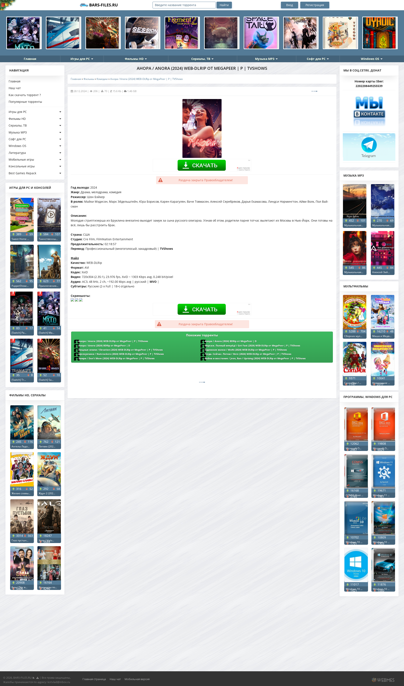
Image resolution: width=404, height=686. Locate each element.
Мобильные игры (21, 159)
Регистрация (315, 5)
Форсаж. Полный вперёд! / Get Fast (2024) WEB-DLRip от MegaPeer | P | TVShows (252, 345)
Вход (289, 5)
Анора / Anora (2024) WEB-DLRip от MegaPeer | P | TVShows (113, 341)
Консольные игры (22, 166)
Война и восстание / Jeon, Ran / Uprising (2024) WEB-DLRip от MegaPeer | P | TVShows (255, 358)
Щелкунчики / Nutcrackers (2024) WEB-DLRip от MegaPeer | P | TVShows (121, 354)
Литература (17, 153)
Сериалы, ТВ (200, 59)
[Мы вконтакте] (369, 110)
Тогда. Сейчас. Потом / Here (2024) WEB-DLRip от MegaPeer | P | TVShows (248, 354)
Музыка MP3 (264, 59)
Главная (30, 59)
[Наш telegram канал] (369, 146)
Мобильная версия (137, 679)
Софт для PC (316, 59)
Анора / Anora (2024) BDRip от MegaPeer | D (230, 341)
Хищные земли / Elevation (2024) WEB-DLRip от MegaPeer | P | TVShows (120, 349)
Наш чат (15, 88)
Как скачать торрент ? (25, 95)
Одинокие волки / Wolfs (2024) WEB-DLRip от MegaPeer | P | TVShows (246, 349)
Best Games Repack (22, 173)
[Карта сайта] (37, 677)
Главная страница (94, 679)
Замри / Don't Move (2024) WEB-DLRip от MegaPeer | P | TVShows (116, 358)
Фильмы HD (134, 59)
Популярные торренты (25, 102)
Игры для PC (80, 59)
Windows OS (370, 59)
